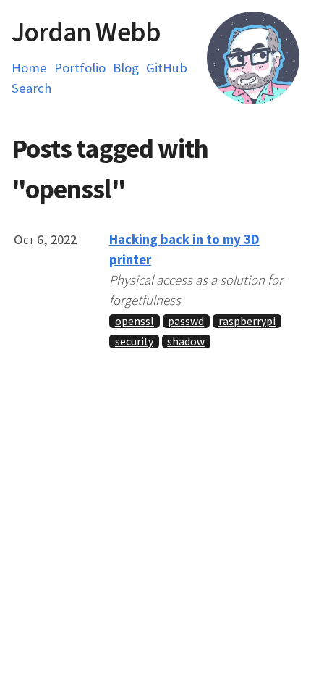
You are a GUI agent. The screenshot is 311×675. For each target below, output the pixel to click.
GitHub (166, 67)
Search (31, 88)
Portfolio (80, 67)
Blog (126, 67)
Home (29, 67)
